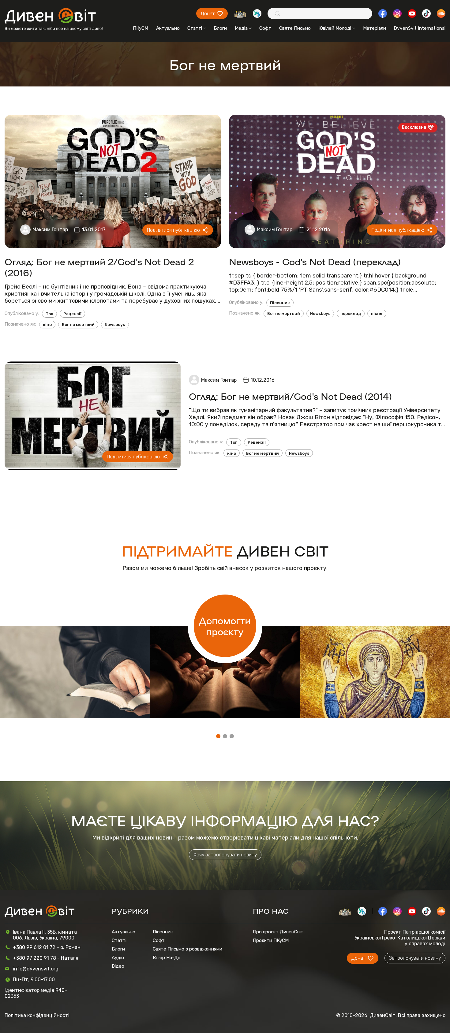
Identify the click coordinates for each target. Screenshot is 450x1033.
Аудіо (118, 957)
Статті (194, 28)
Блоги (220, 28)
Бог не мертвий (78, 324)
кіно (47, 324)
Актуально (168, 28)
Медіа (241, 28)
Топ (49, 313)
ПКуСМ (140, 28)
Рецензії (72, 313)
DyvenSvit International (419, 28)
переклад (350, 313)
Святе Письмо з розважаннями (187, 949)
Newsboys (115, 324)
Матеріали (374, 28)
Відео (118, 966)
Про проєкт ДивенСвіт (278, 932)
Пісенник (280, 302)
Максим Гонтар (50, 229)
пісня (376, 313)
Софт (265, 28)
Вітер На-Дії (166, 957)
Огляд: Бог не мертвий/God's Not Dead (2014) (290, 395)
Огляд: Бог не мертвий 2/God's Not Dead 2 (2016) (99, 267)
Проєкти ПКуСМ (271, 940)
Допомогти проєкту (225, 626)
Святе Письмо (295, 28)
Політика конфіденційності (37, 1015)
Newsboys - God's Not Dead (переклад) (315, 261)
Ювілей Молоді (334, 28)
